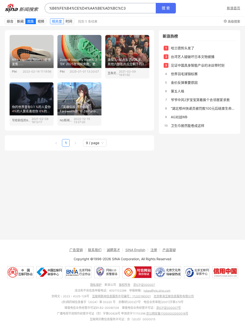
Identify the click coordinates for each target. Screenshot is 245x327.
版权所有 (124, 285)
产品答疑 (169, 250)
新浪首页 (233, 8)
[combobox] (100, 8)
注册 (153, 250)
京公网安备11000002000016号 (167, 313)
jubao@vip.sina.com (157, 290)
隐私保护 (96, 285)
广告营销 (76, 250)
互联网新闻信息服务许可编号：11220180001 (121, 296)
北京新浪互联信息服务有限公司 (174, 296)
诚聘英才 (113, 250)
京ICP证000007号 (168, 308)
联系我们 (94, 250)
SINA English (135, 250)
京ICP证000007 (144, 285)
